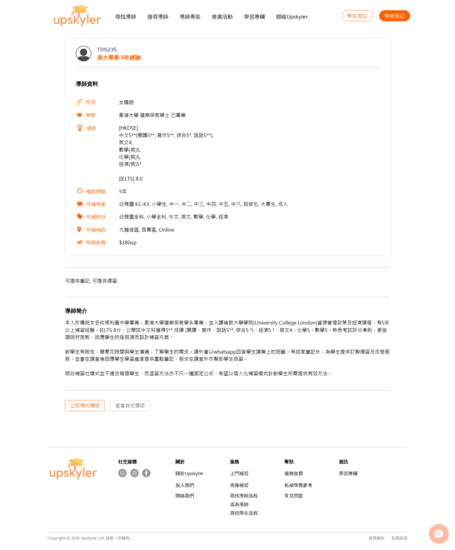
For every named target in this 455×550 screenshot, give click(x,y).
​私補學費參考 (298, 485)
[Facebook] (146, 473)
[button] (222, 16)
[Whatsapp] (122, 473)
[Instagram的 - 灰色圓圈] (134, 473)
